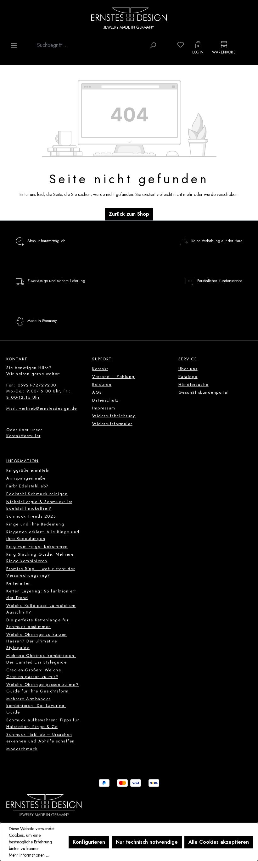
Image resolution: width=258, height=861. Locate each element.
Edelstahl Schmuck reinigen (37, 494)
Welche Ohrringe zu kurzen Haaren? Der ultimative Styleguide (36, 641)
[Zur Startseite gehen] (129, 18)
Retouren (101, 384)
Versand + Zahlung (113, 377)
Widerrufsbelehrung (114, 416)
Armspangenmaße (26, 478)
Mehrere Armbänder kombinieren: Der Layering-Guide (36, 705)
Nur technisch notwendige (147, 842)
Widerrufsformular (112, 424)
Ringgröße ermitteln (28, 470)
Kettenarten (18, 583)
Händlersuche (193, 384)
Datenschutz (105, 400)
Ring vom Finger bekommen (37, 546)
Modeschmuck (22, 749)
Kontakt (100, 369)
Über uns (188, 369)
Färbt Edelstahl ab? (27, 486)
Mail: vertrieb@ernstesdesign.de (41, 408)
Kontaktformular (23, 436)
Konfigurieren (89, 842)
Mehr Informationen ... (29, 855)
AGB (97, 392)
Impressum (103, 408)
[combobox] (90, 45)
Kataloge (188, 377)
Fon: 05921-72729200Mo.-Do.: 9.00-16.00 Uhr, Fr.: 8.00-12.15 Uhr (38, 391)
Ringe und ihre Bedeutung (35, 524)
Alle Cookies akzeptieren (218, 842)
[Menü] (13, 45)
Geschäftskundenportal (203, 392)
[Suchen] (153, 45)
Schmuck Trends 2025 (31, 516)
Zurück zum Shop (129, 214)
